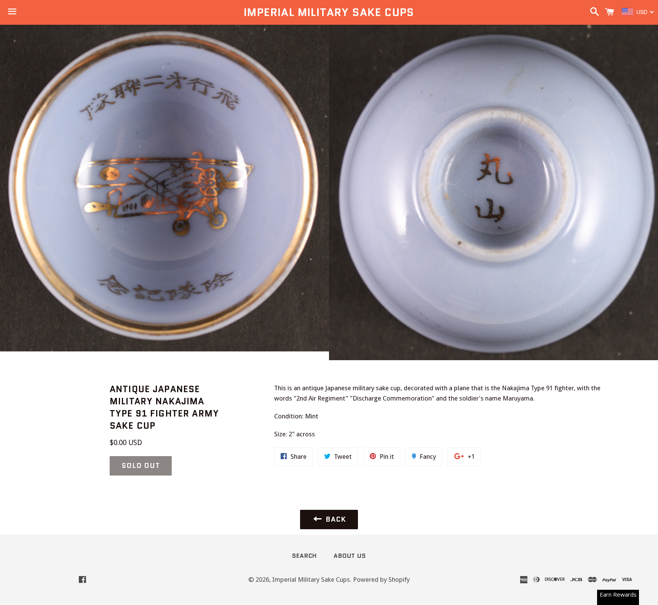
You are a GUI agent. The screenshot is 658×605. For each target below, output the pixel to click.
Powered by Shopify (381, 579)
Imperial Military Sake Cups (329, 12)
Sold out (140, 466)
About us (350, 555)
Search (304, 555)
